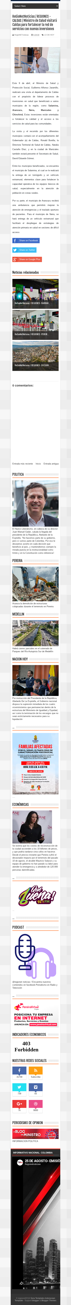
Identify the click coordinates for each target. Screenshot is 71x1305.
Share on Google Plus (29, 259)
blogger (35, 1300)
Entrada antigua (51, 463)
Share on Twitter (27, 250)
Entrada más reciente (22, 463)
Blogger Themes (48, 1300)
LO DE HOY (49, 35)
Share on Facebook (28, 240)
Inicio (38, 463)
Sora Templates (38, 1298)
